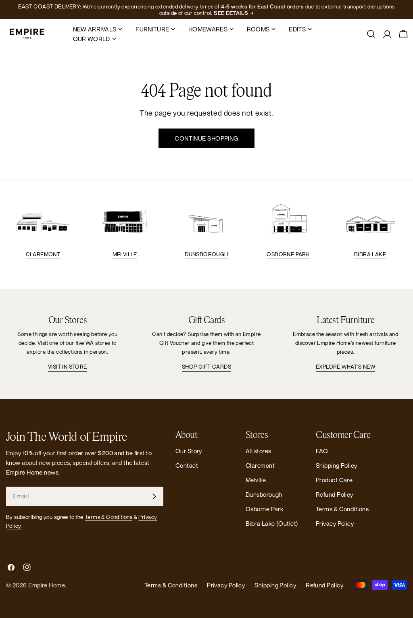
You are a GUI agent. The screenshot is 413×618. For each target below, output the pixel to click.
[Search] (371, 34)
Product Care (334, 479)
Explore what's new (345, 366)
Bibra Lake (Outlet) (272, 523)
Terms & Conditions (108, 517)
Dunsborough (206, 254)
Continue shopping (206, 138)
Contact (186, 465)
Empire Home (46, 585)
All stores (258, 450)
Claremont (43, 254)
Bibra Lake (370, 254)
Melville (125, 254)
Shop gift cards (206, 366)
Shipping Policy (336, 465)
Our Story (188, 450)
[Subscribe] (154, 496)
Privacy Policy (335, 523)
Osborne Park (288, 254)
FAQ (322, 450)
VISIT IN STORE (67, 366)
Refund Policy (334, 494)
